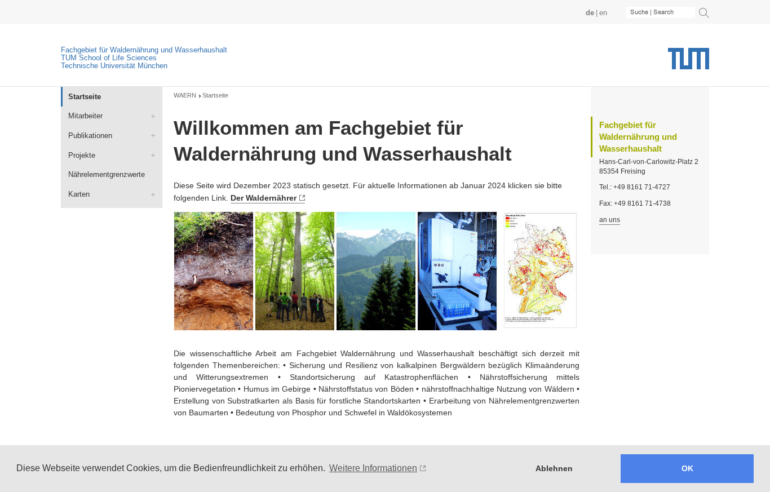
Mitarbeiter (85, 116)
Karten (79, 194)
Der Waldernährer (264, 197)
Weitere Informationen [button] (373, 468)
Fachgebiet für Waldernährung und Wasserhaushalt (144, 50)
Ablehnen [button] (554, 468)
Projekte (81, 155)
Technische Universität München (114, 65)
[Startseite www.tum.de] (688, 62)
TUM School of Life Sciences (109, 58)
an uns (609, 220)
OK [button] (687, 468)
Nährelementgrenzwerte (106, 174)
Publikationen (90, 135)
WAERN (185, 95)
